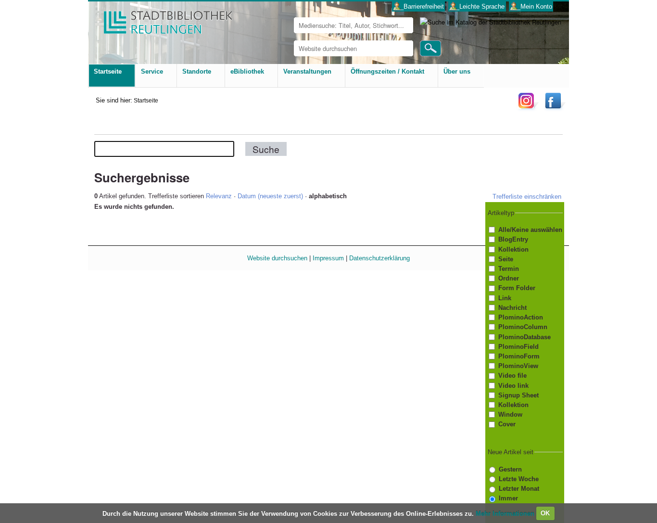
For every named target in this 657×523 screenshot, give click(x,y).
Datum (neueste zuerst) (270, 196)
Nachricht (512, 307)
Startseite (146, 100)
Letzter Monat (519, 488)
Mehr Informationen (506, 513)
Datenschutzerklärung (379, 258)
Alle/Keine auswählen (530, 229)
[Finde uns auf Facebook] (554, 108)
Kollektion (513, 249)
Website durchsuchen (277, 258)
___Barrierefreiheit (418, 6)
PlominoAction (520, 317)
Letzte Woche (519, 479)
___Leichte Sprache (477, 6)
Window (510, 414)
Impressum (328, 258)
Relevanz (219, 196)
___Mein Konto (531, 6)
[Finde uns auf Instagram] (528, 108)
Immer (508, 498)
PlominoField (518, 346)
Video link (513, 385)
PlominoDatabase (524, 337)
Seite (505, 259)
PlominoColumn (522, 327)
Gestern (510, 469)
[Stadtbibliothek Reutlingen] (161, 19)
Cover (507, 424)
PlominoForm (519, 356)
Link (504, 298)
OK (545, 513)
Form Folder (516, 288)
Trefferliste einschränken (527, 196)
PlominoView (518, 366)
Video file (512, 375)
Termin (508, 268)
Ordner (508, 278)
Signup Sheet (518, 395)
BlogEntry (513, 239)
